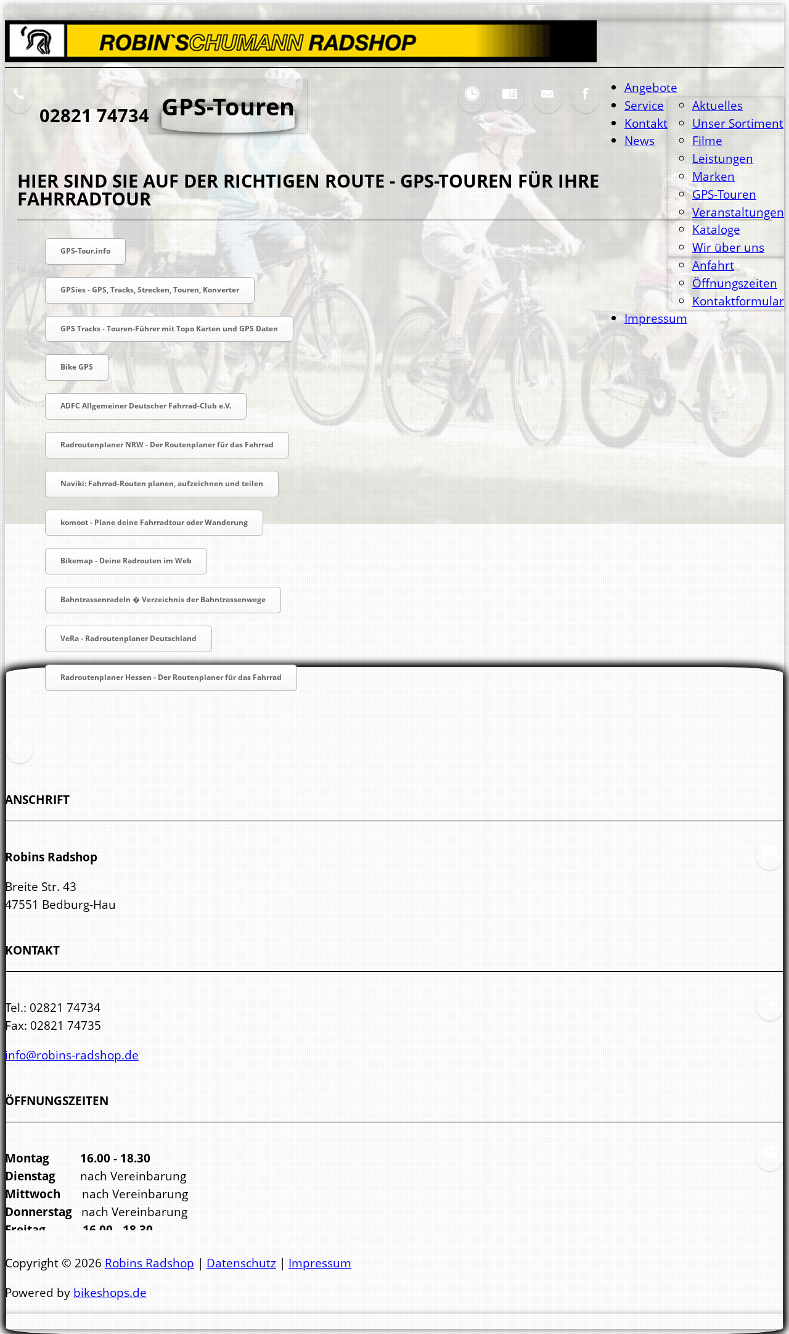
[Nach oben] (19, 753)
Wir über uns (728, 247)
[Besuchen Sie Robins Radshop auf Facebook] (585, 103)
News (639, 140)
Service (644, 105)
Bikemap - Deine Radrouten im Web (126, 560)
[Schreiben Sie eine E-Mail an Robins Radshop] (547, 103)
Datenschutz (241, 1262)
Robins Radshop (149, 1262)
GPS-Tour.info (85, 251)
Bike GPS (76, 367)
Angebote (650, 87)
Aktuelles (717, 105)
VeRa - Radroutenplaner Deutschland (128, 638)
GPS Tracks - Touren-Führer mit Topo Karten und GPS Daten (169, 328)
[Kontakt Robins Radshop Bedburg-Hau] (770, 1011)
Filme (707, 140)
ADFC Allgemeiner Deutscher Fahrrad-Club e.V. (145, 405)
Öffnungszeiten (734, 283)
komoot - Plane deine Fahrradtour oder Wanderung (154, 522)
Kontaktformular (738, 300)
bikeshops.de (110, 1292)
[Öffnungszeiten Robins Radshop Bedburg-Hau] (472, 103)
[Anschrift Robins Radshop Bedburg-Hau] (510, 103)
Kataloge (716, 229)
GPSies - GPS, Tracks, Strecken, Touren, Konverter (149, 289)
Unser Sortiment (737, 123)
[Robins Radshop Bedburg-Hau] (301, 57)
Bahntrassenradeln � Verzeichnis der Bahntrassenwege (163, 599)
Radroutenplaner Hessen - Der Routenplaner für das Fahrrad (171, 677)
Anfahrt (713, 265)
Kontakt (646, 123)
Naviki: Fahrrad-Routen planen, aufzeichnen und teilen (161, 483)
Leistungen (722, 158)
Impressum (655, 318)
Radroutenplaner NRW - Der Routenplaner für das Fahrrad (167, 444)
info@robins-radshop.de (72, 1054)
